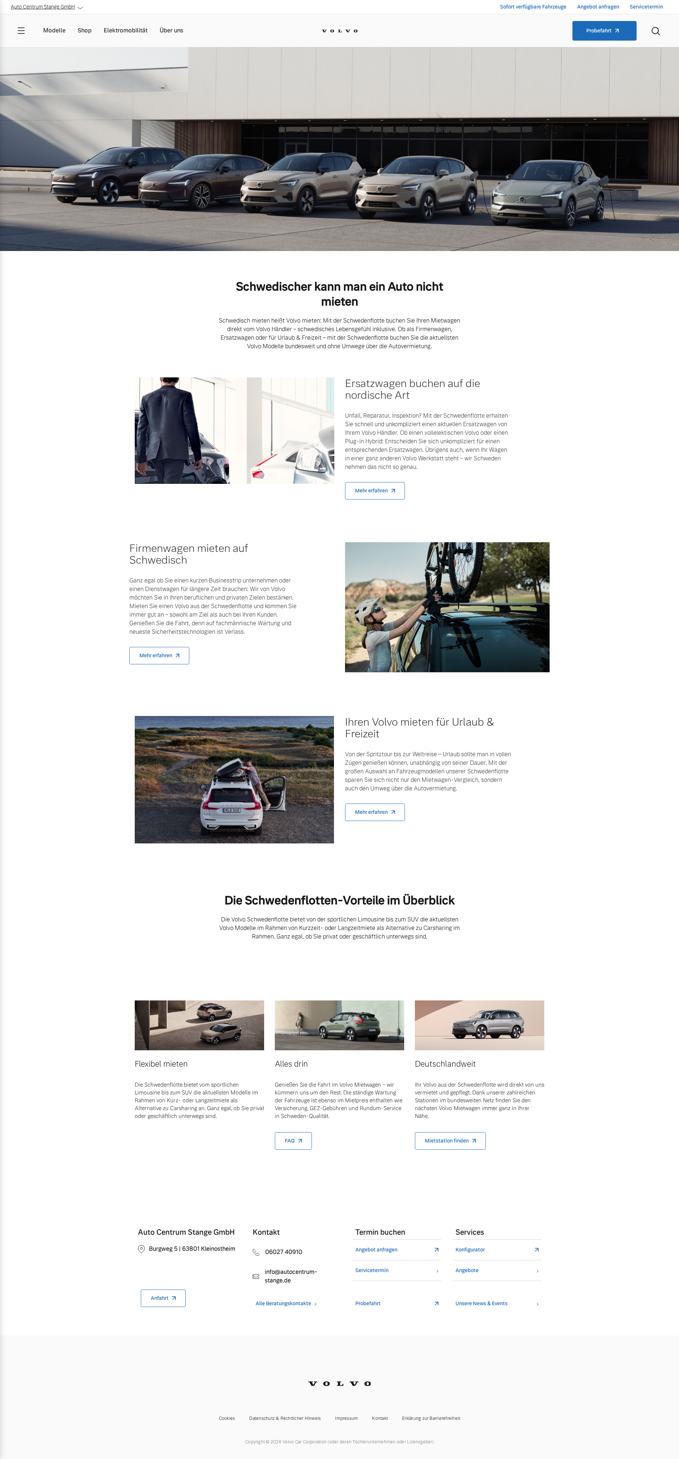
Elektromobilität (126, 30)
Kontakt (380, 1418)
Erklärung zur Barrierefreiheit (431, 1418)
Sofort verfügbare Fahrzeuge (533, 7)
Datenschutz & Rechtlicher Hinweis (285, 1418)
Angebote (467, 1270)
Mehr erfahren (371, 490)
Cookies (227, 1418)
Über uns (171, 30)
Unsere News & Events (482, 1304)
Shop (85, 30)
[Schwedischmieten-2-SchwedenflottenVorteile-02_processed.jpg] (339, 1025)
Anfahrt (160, 1298)
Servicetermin (646, 7)
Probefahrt (599, 30)
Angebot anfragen (598, 7)
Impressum (346, 1418)
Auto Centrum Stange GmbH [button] (43, 7)
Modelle (54, 30)
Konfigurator (470, 1250)
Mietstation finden (447, 1141)
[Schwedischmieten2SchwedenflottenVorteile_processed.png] (479, 1025)
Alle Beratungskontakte (283, 1304)
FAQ (290, 1141)
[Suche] (656, 30)
